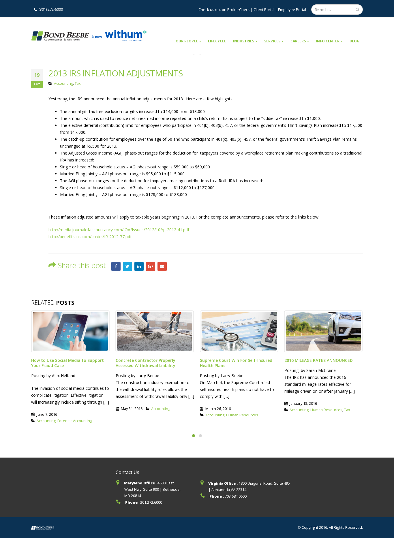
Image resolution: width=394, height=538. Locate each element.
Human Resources (242, 415)
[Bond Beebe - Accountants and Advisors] (89, 35)
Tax (78, 83)
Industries (243, 41)
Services (272, 41)
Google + (150, 266)
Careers (298, 41)
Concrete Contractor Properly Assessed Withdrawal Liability (145, 363)
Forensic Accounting (74, 420)
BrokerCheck (238, 9)
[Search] (357, 9)
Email (162, 266)
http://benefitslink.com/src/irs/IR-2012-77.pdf (90, 236)
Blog (354, 41)
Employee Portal (292, 9)
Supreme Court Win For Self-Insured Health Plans (236, 363)
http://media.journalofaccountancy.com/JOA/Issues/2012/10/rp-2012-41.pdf (118, 229)
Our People (187, 41)
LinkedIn (139, 266)
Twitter (127, 266)
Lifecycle (217, 41)
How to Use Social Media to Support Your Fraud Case (67, 363)
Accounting (63, 83)
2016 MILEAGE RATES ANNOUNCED (318, 360)
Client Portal (264, 9)
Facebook (116, 266)
